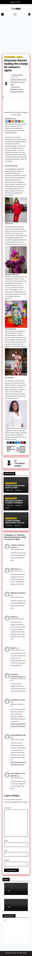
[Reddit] (12, 121)
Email (6, 850)
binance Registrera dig (18, 735)
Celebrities (19, 57)
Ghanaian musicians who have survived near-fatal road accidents (20, 449)
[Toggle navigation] (15, 14)
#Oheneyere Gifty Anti (17, 92)
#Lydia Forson (15, 87)
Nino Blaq (18, 490)
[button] (26, 14)
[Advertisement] (16, 32)
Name (6, 841)
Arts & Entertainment (10, 57)
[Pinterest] (19, 121)
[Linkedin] (16, 121)
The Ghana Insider (17, 75)
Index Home (14, 569)
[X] (9, 121)
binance (13, 617)
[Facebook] (6, 121)
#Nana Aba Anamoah (16, 89)
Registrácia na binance (18, 593)
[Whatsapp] (22, 121)
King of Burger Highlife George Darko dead (11, 449)
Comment (7, 808)
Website (6, 860)
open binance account (18, 700)
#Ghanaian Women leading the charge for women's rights (18, 82)
